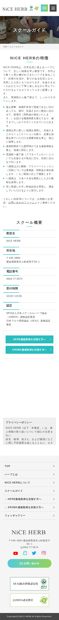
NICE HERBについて (17, 482)
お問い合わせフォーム (21, 202)
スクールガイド (14, 490)
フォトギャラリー (15, 515)
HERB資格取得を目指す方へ (29, 339)
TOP (7, 466)
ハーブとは (11, 474)
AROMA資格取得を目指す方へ (29, 349)
